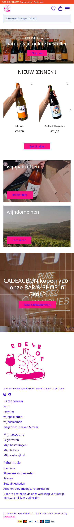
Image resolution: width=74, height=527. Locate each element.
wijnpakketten (12, 417)
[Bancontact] (36, 522)
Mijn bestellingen (15, 445)
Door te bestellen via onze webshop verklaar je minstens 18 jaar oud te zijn (34, 495)
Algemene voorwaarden (18, 473)
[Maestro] (42, 522)
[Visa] (31, 522)
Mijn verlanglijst (14, 455)
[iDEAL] (20, 522)
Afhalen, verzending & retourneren (26, 489)
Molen (19, 126)
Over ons (9, 468)
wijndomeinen (12, 422)
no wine (8, 412)
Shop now (37, 53)
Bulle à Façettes (54, 126)
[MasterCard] (25, 522)
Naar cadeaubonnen (37, 305)
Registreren (11, 440)
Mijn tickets (11, 450)
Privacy (8, 478)
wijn (6, 406)
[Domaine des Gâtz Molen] (19, 102)
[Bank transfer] (53, 522)
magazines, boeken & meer (20, 427)
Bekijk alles (37, 146)
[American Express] (47, 522)
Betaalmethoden (14, 483)
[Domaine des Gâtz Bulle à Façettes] (55, 102)
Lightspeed (9, 516)
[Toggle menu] (67, 8)
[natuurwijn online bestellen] (6, 8)
